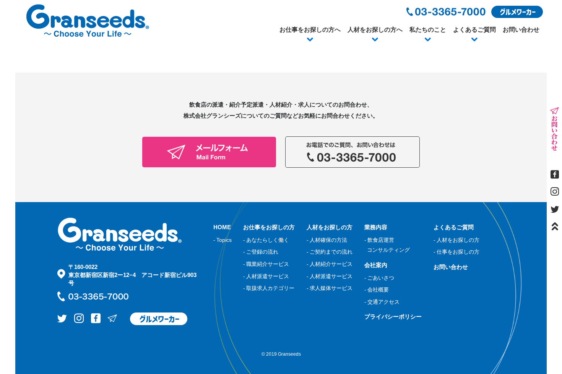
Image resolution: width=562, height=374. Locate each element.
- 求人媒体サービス (329, 288)
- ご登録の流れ (260, 252)
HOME (222, 227)
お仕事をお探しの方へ (310, 29)
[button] (310, 39)
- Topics (222, 240)
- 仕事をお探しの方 (456, 252)
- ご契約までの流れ (329, 252)
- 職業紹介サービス (266, 264)
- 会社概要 (376, 290)
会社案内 (375, 265)
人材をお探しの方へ (375, 29)
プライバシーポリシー (393, 316)
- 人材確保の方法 (327, 240)
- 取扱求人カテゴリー (268, 288)
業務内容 (375, 227)
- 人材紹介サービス (329, 264)
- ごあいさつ (379, 278)
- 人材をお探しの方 (456, 240)
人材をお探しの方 (329, 227)
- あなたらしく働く (266, 240)
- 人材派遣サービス (266, 276)
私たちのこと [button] (427, 29)
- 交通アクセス (382, 302)
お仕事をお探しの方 (269, 227)
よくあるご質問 (474, 29)
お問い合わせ (521, 29)
